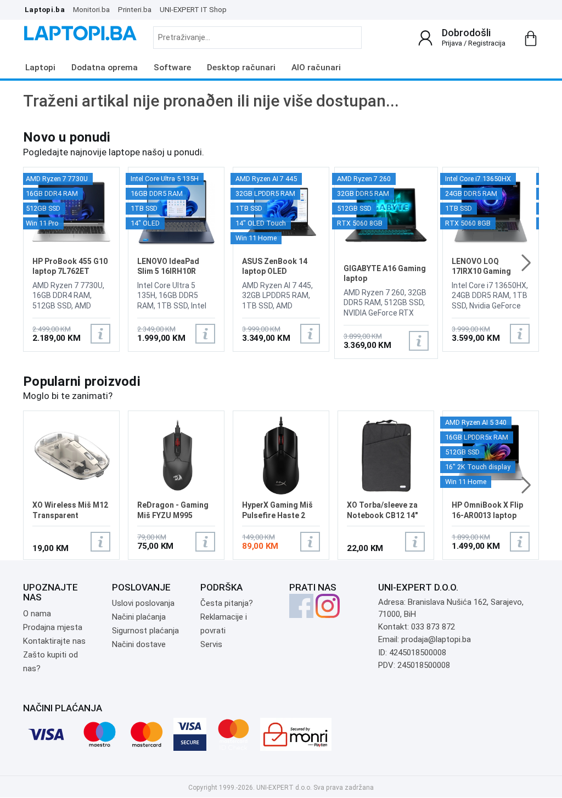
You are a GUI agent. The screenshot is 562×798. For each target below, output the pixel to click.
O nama (37, 614)
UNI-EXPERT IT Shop (193, 9)
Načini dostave (139, 644)
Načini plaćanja (139, 617)
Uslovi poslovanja (143, 603)
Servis (211, 644)
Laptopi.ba (45, 9)
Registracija (486, 43)
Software (172, 67)
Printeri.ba (134, 9)
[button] (526, 263)
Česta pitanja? (226, 603)
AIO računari (316, 67)
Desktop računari (241, 67)
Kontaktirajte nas (54, 641)
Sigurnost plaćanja (145, 631)
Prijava (452, 43)
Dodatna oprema (104, 67)
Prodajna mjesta (52, 627)
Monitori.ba (91, 9)
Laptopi (40, 67)
